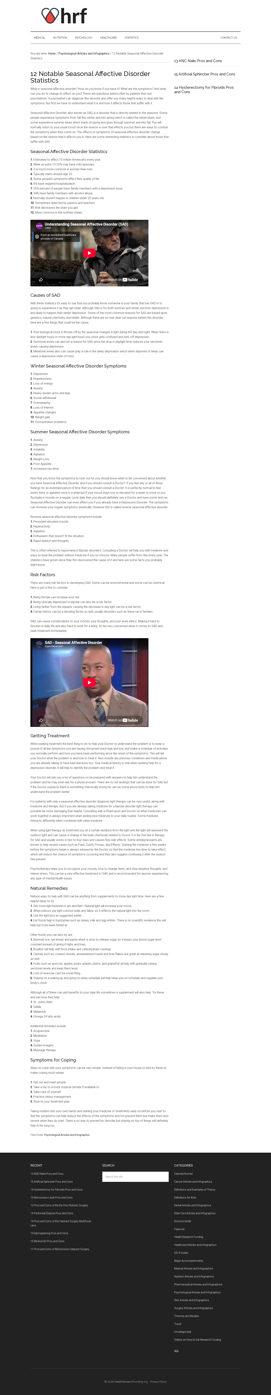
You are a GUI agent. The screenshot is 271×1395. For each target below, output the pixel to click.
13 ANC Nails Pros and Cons (198, 61)
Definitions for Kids (185, 1197)
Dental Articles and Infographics (192, 1205)
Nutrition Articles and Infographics (194, 1276)
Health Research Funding (188, 1236)
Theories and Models (186, 1316)
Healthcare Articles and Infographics (195, 1244)
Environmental (182, 1221)
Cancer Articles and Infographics (193, 1181)
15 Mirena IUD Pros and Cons (47, 1241)
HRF (65, 15)
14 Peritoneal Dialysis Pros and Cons (51, 1213)
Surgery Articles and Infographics (193, 1308)
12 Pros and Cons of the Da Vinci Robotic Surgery (59, 1205)
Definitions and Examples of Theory (194, 1189)
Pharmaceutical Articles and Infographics (198, 1284)
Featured (179, 1229)
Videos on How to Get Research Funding (197, 1339)
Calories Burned (183, 1173)
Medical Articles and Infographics (193, 1268)
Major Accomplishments (188, 1260)
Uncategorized (182, 1331)
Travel (177, 1324)
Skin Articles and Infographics (191, 1300)
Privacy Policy (158, 1381)
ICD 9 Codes (181, 1252)
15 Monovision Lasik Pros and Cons (51, 1197)
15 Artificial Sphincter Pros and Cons (204, 74)
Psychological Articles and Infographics (67, 1134)
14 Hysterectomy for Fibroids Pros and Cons (56, 1189)
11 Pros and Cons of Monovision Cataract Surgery (59, 1249)
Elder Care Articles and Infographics (195, 1213)
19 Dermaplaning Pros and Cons (49, 1233)
